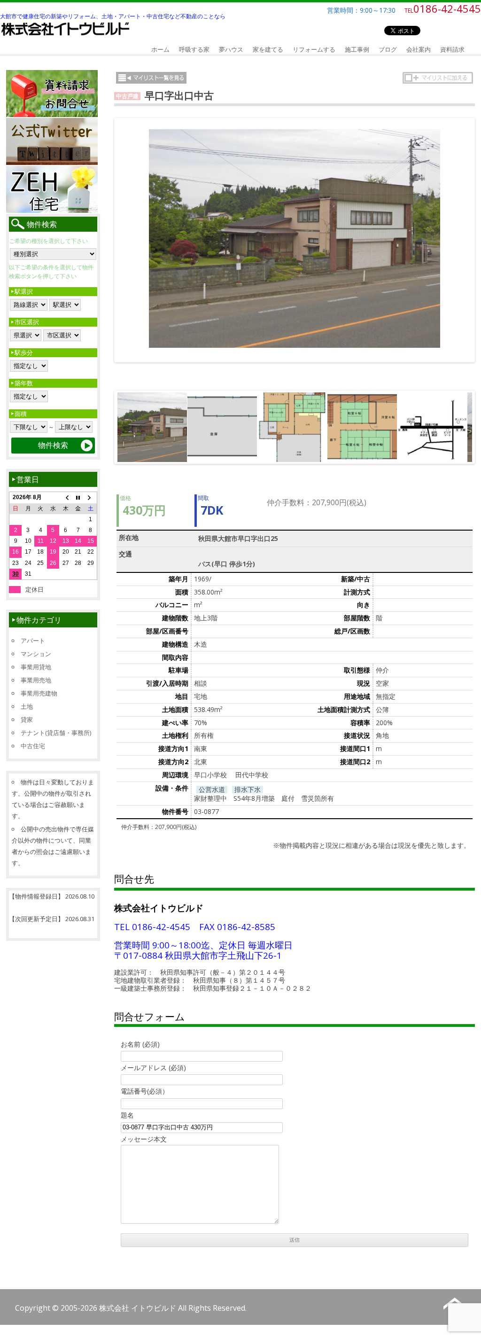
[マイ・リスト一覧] (151, 78)
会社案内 (418, 49)
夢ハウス (231, 49)
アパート (33, 640)
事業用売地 (36, 680)
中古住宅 (33, 746)
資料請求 (452, 49)
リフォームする (314, 49)
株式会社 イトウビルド (137, 1308)
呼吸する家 (194, 49)
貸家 (27, 719)
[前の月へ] (65, 497)
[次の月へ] (91, 497)
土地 (27, 706)
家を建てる (268, 49)
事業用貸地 (36, 667)
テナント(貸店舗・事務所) (56, 732)
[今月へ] (78, 497)
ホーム (160, 49)
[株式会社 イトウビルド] (66, 36)
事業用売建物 (39, 693)
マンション (36, 653)
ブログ (388, 49)
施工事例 (357, 49)
